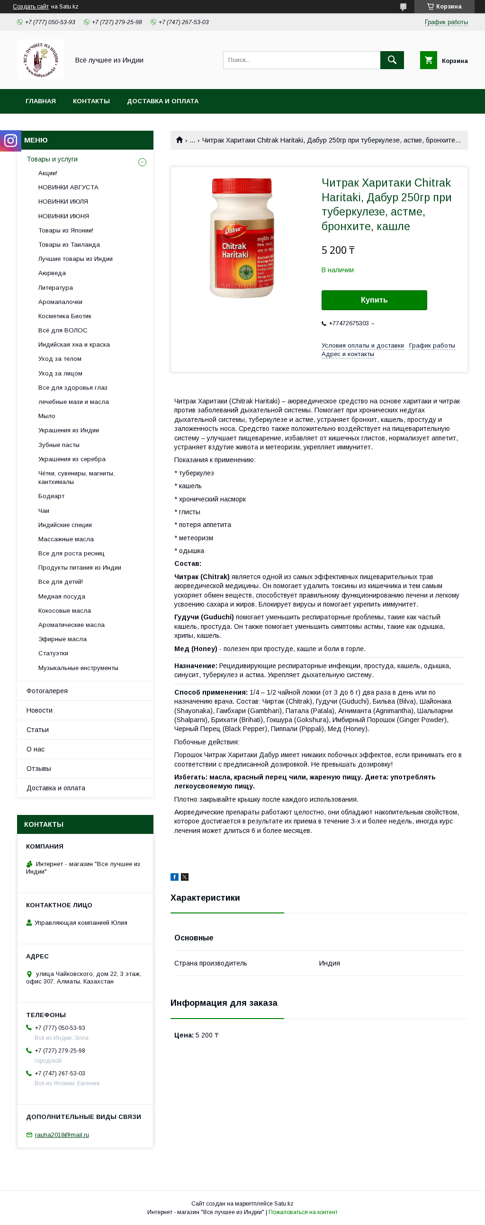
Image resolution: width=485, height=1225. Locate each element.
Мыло (46, 416)
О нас (36, 749)
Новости (40, 710)
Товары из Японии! (65, 230)
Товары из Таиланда (69, 244)
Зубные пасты (59, 444)
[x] (185, 878)
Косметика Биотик (64, 316)
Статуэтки (53, 653)
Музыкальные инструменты (78, 667)
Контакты (91, 101)
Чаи (43, 510)
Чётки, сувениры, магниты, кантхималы (76, 477)
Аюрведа (52, 273)
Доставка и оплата (162, 101)
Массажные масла (66, 539)
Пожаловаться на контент (303, 1212)
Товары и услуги (52, 159)
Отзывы (39, 768)
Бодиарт (51, 496)
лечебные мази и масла (73, 401)
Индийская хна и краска (74, 344)
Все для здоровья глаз (73, 387)
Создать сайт (31, 6)
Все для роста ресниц (71, 553)
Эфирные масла (62, 639)
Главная (41, 101)
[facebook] (175, 878)
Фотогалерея (47, 691)
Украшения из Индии (68, 430)
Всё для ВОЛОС (63, 330)
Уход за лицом (60, 373)
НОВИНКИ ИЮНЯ (63, 216)
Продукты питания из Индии (79, 567)
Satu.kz (284, 1203)
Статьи (38, 729)
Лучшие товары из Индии (75, 258)
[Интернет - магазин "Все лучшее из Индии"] (40, 76)
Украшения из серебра (72, 459)
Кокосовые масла (64, 610)
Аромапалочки (60, 301)
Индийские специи (65, 524)
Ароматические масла (71, 624)
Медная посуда (61, 596)
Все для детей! (60, 581)
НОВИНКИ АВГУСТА (68, 187)
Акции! (47, 173)
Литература (55, 287)
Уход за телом (59, 358)
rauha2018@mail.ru (62, 1134)
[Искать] (392, 60)
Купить (374, 300)
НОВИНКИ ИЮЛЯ (63, 201)
